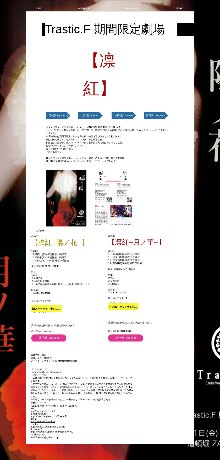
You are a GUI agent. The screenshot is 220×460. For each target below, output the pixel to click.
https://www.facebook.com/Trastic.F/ (49, 416)
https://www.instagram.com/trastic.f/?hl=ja (52, 431)
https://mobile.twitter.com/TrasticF (48, 426)
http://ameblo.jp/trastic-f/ (43, 421)
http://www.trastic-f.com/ (43, 411)
